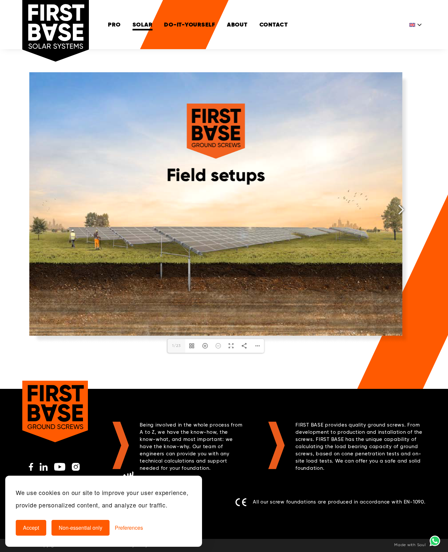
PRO (114, 24)
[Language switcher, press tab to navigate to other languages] (416, 24)
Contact (273, 24)
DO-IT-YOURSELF (189, 24)
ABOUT (237, 24)
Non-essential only (80, 527)
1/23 (176, 346)
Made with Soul (410, 545)
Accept (31, 527)
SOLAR (142, 24)
